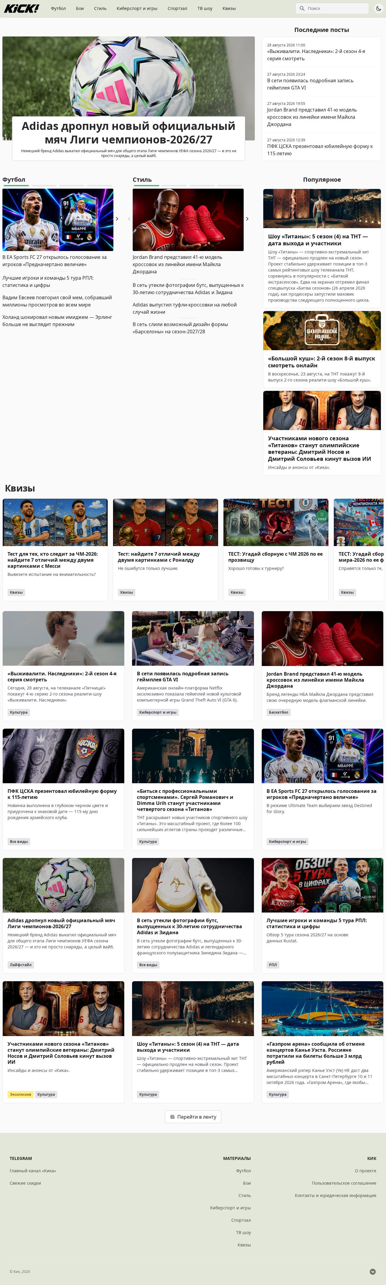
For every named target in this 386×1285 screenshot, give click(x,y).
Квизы (229, 8)
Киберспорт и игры (137, 8)
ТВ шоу (205, 8)
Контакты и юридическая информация (335, 1195)
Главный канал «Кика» (33, 1170)
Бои (80, 8)
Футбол (58, 8)
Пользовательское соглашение (344, 1183)
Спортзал (177, 8)
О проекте (365, 1170)
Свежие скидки (25, 1183)
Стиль (100, 8)
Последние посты (321, 30)
